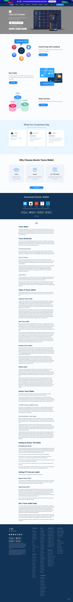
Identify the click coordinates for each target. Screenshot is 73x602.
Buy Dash (33, 577)
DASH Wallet (42, 568)
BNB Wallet (41, 561)
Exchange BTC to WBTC (51, 542)
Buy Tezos (13, 82)
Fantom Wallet (42, 545)
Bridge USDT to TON (50, 563)
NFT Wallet (41, 551)
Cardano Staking (42, 591)
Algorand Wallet (42, 538)
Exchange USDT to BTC (51, 531)
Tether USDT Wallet (43, 535)
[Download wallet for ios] (17, 29)
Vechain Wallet (42, 565)
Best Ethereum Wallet (60, 550)
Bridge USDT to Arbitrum (51, 557)
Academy (33, 544)
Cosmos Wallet (42, 569)
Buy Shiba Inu (34, 570)
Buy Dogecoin (34, 567)
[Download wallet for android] (11, 29)
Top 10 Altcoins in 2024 (60, 543)
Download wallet (36, 187)
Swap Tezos (43, 54)
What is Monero (59, 546)
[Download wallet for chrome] (24, 29)
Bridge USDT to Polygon (51, 561)
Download (60, 4)
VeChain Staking (42, 588)
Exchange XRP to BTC (51, 534)
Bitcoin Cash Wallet (43, 558)
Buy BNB (33, 564)
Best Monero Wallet (60, 553)
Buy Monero (34, 563)
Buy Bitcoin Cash (34, 560)
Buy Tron (33, 571)
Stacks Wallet (42, 572)
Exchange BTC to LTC (51, 541)
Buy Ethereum (34, 557)
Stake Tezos (43, 104)
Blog (33, 542)
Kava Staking (42, 580)
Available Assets (42, 577)
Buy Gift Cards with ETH (60, 531)
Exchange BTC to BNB (51, 538)
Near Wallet (41, 542)
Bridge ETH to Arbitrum (51, 551)
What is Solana (59, 544)
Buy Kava (33, 574)
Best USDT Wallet (59, 551)
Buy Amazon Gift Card (60, 534)
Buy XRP (33, 561)
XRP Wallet (41, 544)
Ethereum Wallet (42, 534)
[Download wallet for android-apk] (40, 212)
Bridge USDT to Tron (50, 564)
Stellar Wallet (42, 559)
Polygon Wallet (42, 548)
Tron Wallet (41, 555)
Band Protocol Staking (43, 587)
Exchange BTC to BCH (51, 545)
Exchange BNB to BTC (51, 535)
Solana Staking (42, 594)
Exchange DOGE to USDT (51, 544)
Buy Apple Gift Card (59, 535)
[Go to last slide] (9, 138)
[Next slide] (63, 138)
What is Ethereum (59, 547)
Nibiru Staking (42, 595)
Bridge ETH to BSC (50, 554)
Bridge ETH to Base (50, 553)
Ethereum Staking (42, 578)
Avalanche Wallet (42, 552)
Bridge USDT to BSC (50, 560)
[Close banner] (72, 0)
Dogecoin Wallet (42, 541)
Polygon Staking (42, 581)
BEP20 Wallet (42, 562)
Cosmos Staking (42, 584)
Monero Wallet (42, 531)
